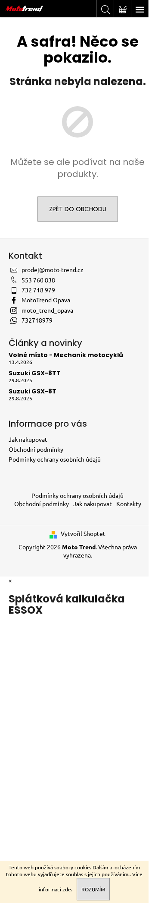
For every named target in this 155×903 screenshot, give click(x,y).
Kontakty (128, 503)
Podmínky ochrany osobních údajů (55, 459)
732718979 (37, 320)
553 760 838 (38, 280)
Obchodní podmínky (36, 449)
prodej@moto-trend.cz (53, 269)
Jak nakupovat (28, 439)
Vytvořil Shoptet (83, 533)
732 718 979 (38, 290)
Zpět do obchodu (77, 209)
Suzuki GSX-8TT (35, 373)
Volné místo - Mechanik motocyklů (66, 355)
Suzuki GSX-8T (32, 391)
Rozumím (93, 889)
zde (66, 889)
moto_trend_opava (47, 310)
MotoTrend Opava (46, 300)
